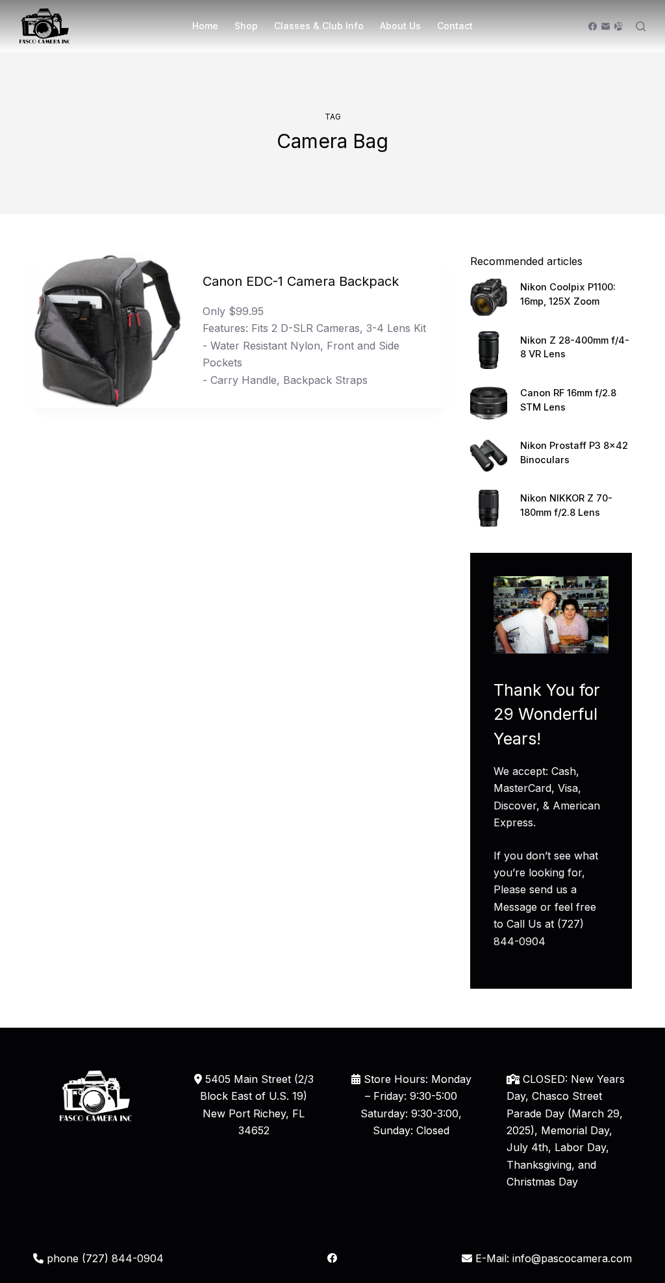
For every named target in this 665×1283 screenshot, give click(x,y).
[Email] (605, 26)
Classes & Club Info (319, 25)
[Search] (641, 26)
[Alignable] (618, 26)
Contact (455, 25)
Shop (246, 25)
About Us (400, 25)
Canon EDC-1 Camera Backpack (301, 281)
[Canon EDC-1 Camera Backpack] (107, 330)
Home (205, 25)
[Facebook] (592, 26)
